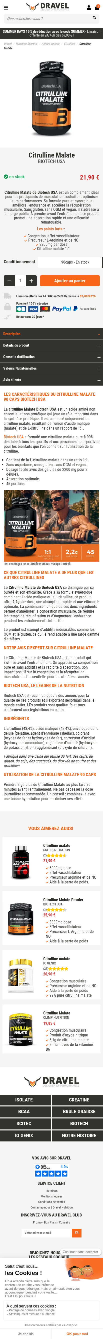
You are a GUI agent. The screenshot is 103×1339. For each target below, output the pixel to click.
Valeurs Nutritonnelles (20, 368)
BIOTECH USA (51, 161)
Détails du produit (16, 345)
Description (11, 334)
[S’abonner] (77, 1232)
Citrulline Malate (56, 1013)
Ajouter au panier (70, 280)
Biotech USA (14, 437)
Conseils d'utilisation (18, 357)
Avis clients (12, 380)
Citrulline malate (56, 845)
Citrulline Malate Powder (63, 899)
